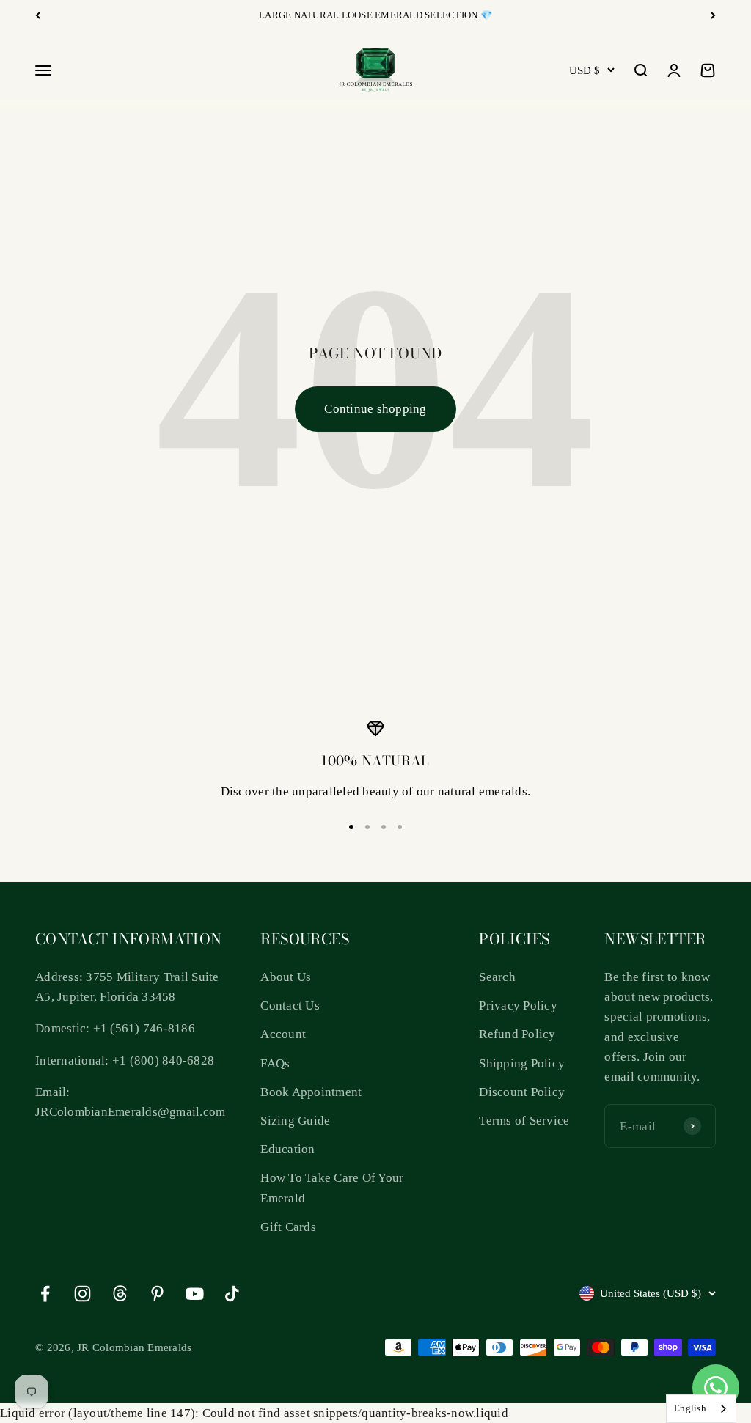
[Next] (713, 15)
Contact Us (290, 1005)
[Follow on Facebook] (45, 1294)
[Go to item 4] (400, 827)
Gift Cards (288, 1227)
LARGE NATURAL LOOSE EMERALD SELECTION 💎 (375, 15)
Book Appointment (311, 1092)
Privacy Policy (518, 1005)
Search (497, 977)
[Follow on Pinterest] (157, 1294)
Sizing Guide (295, 1121)
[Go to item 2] (367, 827)
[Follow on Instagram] (82, 1294)
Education (287, 1149)
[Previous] (37, 15)
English (690, 1407)
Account (283, 1034)
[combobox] (701, 1408)
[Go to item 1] (351, 827)
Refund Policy (517, 1034)
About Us (285, 977)
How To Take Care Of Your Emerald (331, 1188)
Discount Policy (522, 1092)
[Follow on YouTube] (195, 1294)
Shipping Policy (522, 1063)
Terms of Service (524, 1121)
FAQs (275, 1063)
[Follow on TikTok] (232, 1294)
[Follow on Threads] (120, 1294)
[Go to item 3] (383, 827)
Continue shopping (375, 409)
